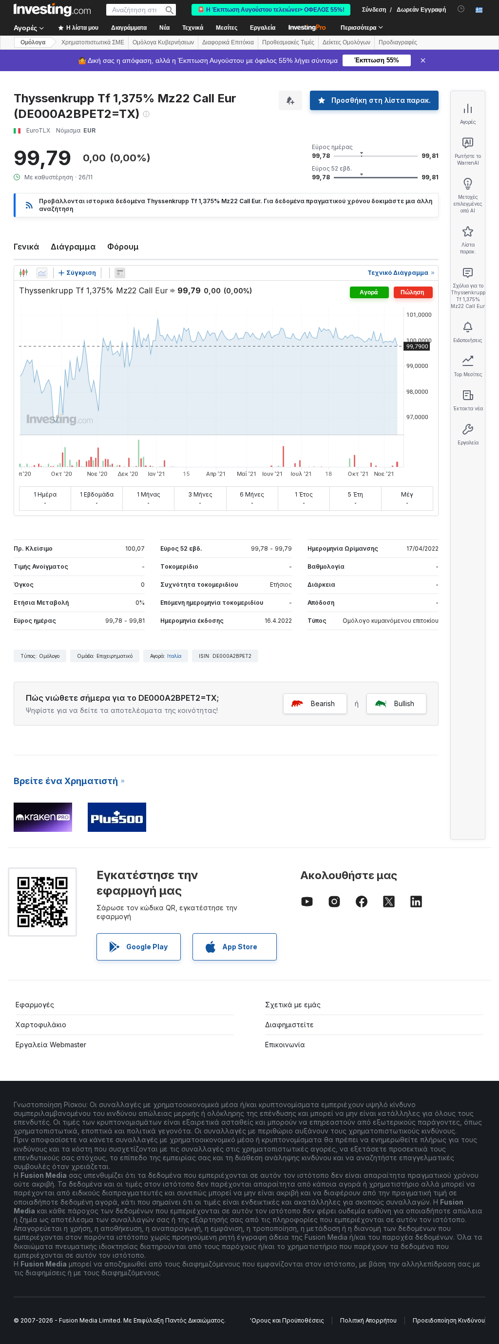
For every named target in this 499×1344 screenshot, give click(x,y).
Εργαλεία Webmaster (51, 1044)
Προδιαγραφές (398, 42)
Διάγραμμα (73, 246)
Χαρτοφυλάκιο (41, 1024)
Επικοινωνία (285, 1044)
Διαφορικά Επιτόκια (228, 42)
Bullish (404, 703)
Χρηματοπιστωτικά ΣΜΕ (92, 42)
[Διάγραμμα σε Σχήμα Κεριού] (23, 273)
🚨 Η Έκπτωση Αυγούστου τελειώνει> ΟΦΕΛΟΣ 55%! (271, 9)
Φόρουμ (123, 246)
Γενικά (26, 246)
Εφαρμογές (35, 1004)
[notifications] (461, 9)
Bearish (323, 703)
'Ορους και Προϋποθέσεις (287, 1320)
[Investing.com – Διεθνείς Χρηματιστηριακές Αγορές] (52, 10)
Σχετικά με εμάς (293, 1004)
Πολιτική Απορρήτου (368, 1320)
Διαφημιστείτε (289, 1024)
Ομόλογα (32, 42)
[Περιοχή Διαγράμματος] (42, 273)
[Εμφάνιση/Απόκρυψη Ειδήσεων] (120, 273)
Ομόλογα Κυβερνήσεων (163, 42)
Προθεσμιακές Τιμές (288, 42)
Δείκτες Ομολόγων (346, 42)
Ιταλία (174, 656)
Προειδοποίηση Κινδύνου (449, 1320)
